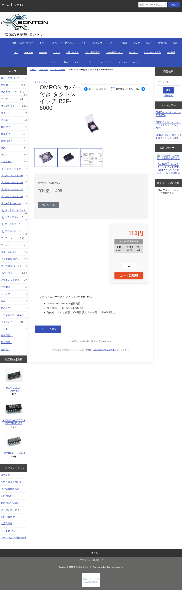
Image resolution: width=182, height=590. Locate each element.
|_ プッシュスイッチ (14, 175)
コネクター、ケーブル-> (14, 93)
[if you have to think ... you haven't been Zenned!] (91, 586)
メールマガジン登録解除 (13, 537)
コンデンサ (97, 43)
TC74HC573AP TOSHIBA (14, 389)
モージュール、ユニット (101, 62)
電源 (175, 43)
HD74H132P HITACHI (13, 453)
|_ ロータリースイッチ (14, 211)
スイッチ (43, 69)
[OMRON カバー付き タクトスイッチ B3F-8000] (45, 157)
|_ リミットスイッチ (14, 189)
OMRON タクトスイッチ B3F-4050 (168, 114)
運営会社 (5, 475)
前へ (91, 89)
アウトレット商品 (152, 52)
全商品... (5, 349)
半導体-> (14, 85)
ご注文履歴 (6, 523)
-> (14, 161)
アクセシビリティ (10, 509)
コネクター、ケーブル (62, 43)
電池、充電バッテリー (22, 43)
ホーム (5, 4)
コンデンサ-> (14, 106)
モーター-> (12, 238)
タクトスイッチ (57, 69)
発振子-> (14, 133)
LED (16, 52)
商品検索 (168, 71)
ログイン (19, 4)
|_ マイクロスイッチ (14, 196)
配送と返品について (11, 482)
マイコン (123, 62)
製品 (66, 62)
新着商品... (6, 342)
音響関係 (162, 43)
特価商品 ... (7, 335)
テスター (78, 62)
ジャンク (54, 62)
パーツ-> (12, 99)
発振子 (149, 43)
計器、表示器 (72, 52)
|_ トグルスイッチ (14, 168)
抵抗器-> (14, 119)
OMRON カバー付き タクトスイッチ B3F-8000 (169, 136)
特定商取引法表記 (10, 502)
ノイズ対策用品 (92, 52)
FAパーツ (133, 52)
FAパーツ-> (14, 273)
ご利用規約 (6, 496)
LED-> (14, 154)
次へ (138, 89)
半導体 (42, 43)
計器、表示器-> (14, 252)
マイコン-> (12, 321)
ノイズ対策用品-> (14, 259)
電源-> (14, 147)
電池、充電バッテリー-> (13, 78)
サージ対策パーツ (114, 52)
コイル (111, 43)
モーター (43, 52)
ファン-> (14, 245)
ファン (56, 52)
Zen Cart (106, 567)
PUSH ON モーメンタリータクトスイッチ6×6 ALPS (168, 125)
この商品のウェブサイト (104, 350)
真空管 (136, 43)
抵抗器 (124, 43)
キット (136, 62)
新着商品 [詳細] (14, 359)
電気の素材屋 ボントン (83, 567)
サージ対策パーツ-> (14, 266)
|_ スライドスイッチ (14, 218)
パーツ (82, 43)
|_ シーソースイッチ (14, 182)
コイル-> (14, 113)
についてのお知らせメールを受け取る (168, 168)
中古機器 (171, 52)
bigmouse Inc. (118, 567)
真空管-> (14, 126)
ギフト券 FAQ (8, 530)
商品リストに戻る (124, 89)
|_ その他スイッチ (14, 232)
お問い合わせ (8, 516)
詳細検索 (168, 95)
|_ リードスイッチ (14, 225)
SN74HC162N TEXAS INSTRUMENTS (13, 422)
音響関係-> (14, 140)
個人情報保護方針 (10, 488)
